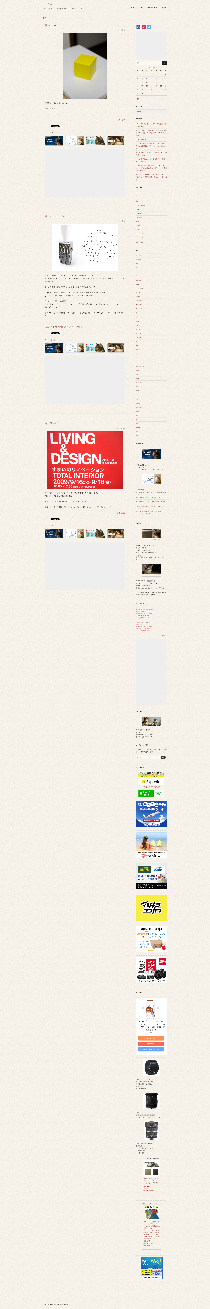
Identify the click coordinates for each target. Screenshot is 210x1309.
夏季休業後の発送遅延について (144, 497)
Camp (138, 197)
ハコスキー (139, 358)
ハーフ (138, 362)
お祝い (137, 321)
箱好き (137, 411)
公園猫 (137, 378)
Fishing (138, 213)
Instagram (139, 217)
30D (137, 263)
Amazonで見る (151, 1038)
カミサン (138, 333)
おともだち (139, 308)
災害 (137, 399)
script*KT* (164, 635)
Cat (137, 201)
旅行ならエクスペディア (151, 787)
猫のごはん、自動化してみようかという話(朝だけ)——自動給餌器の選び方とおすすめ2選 (151, 177)
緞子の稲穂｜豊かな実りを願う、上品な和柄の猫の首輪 (151, 492)
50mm (137, 267)
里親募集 (138, 427)
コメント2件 (49, 525)
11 (147, 82)
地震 (137, 386)
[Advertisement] (85, 173)
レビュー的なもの (140, 366)
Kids (137, 221)
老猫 (137, 415)
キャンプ (138, 337)
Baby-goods (138, 280)
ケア (137, 341)
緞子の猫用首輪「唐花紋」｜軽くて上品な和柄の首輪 (150, 501)
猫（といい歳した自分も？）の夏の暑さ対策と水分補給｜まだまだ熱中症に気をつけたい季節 (151, 133)
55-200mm (138, 272)
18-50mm (138, 259)
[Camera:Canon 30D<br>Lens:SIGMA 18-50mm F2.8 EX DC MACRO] (85, 66)
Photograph (139, 234)
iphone (138, 284)
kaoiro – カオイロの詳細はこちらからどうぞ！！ (63, 327)
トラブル (138, 354)
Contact (163, 8)
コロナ (137, 345)
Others (138, 225)
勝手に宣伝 (139, 382)
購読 (163, 757)
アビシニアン (140, 329)
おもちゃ (138, 313)
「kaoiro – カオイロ (56, 216)
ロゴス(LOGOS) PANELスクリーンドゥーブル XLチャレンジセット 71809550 (151, 1181)
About (141, 8)
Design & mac (140, 205)
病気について (139, 407)
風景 (137, 436)
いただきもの (139, 300)
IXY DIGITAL (140, 288)
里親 (137, 423)
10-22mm (138, 255)
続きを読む (121, 120)
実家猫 (137, 390)
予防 (137, 374)
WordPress (138, 296)
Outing (138, 230)
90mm (137, 276)
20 (156, 86)
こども (138, 325)
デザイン (138, 349)
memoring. (52, 25)
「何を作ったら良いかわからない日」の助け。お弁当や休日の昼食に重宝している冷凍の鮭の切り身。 (151, 168)
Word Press (139, 242)
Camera (138, 193)
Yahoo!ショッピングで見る (151, 1049)
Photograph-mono (141, 238)
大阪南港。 (53, 423)
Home (132, 8)
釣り (137, 431)
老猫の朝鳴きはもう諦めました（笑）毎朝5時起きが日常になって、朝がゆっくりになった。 (151, 146)
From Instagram (152, 8)
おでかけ (138, 304)
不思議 (137, 370)
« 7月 (138, 99)
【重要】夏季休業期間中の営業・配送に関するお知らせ (151, 506)
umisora (138, 292)
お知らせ (138, 317)
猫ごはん (138, 403)
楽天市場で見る (151, 1043)
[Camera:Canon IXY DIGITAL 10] (85, 460)
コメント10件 (49, 133)
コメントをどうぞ (51, 340)
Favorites (139, 209)
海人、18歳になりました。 (145, 139)
